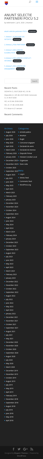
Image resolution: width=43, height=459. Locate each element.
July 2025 (9, 178)
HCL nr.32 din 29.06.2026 (13, 101)
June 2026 (9, 139)
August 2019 (10, 381)
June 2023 (9, 260)
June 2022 (9, 303)
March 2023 (10, 271)
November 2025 (12, 164)
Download (32, 31)
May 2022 (9, 306)
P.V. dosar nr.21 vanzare (13, 108)
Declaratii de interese (28, 150)
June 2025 (9, 182)
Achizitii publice (25, 132)
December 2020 (12, 342)
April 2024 (9, 228)
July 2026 (9, 135)
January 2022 (11, 313)
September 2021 (12, 328)
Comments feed (26, 181)
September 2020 (12, 353)
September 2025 (12, 171)
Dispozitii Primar (26, 153)
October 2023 (11, 246)
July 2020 (9, 360)
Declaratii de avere (27, 146)
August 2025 (10, 175)
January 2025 (11, 200)
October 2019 (11, 378)
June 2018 (9, 413)
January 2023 (11, 278)
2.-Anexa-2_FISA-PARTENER (14, 44)
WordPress (21, 456)
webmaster (11, 23)
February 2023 (11, 274)
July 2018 (9, 410)
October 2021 (11, 324)
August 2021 (10, 331)
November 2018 (12, 399)
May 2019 (9, 388)
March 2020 (10, 367)
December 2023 (12, 242)
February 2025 (11, 196)
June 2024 (9, 221)
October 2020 (11, 349)
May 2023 (9, 264)
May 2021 (9, 338)
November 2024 (12, 207)
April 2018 (9, 420)
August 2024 (10, 217)
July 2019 (9, 385)
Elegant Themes (21, 453)
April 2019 (9, 392)
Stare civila (24, 164)
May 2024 (9, 224)
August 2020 (10, 356)
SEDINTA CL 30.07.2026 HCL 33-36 (17, 91)
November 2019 (12, 374)
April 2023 (9, 267)
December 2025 (12, 160)
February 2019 (11, 395)
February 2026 (11, 153)
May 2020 (9, 363)
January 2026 (11, 157)
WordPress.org (25, 185)
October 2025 (11, 168)
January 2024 (11, 239)
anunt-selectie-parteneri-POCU (15, 31)
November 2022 (12, 285)
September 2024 (12, 214)
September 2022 (12, 292)
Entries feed (24, 178)
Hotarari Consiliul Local (28, 157)
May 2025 (9, 185)
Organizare (24, 160)
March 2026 (10, 150)
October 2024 (11, 210)
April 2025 (9, 189)
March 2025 (10, 192)
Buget (22, 139)
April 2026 (9, 146)
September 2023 (12, 249)
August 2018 (10, 406)
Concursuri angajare (27, 143)
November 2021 (12, 321)
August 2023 (10, 253)
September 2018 (12, 403)
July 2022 (9, 299)
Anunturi (29, 23)
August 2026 (10, 132)
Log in (22, 174)
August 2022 (10, 296)
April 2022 (9, 310)
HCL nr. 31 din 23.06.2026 (13, 105)
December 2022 (12, 281)
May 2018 (9, 417)
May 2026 (9, 143)
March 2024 (10, 232)
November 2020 (12, 346)
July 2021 (9, 335)
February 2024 (11, 235)
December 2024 (12, 203)
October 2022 (11, 289)
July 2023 (9, 256)
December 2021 (12, 317)
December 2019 (12, 370)
